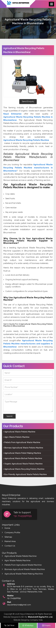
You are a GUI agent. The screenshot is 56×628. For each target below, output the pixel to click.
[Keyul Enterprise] (18, 5)
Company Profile (12, 532)
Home (7, 528)
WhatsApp (28, 625)
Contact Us (10, 546)
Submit (9, 416)
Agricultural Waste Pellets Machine (19, 432)
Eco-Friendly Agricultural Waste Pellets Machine (25, 474)
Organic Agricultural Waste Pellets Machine (23, 464)
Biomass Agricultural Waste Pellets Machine (23, 448)
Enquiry (47, 625)
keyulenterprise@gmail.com (19, 605)
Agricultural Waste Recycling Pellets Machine (24, 469)
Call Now (10, 625)
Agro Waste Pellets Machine (16, 437)
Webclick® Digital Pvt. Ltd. (40, 617)
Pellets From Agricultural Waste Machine (22, 442)
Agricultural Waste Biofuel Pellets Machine (23, 458)
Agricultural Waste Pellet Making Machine (22, 453)
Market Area (10, 541)
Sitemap (8, 537)
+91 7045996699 (22, 515)
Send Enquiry (28, 101)
